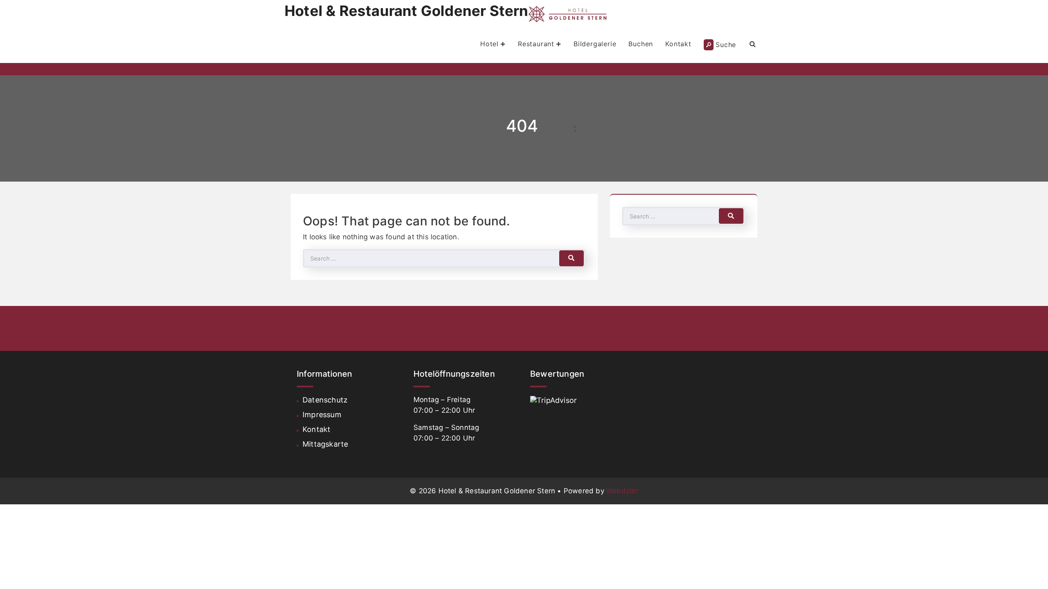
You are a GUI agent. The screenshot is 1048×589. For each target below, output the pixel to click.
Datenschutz (325, 400)
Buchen (640, 44)
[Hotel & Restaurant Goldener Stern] (569, 14)
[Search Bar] (752, 44)
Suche (726, 44)
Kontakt (678, 44)
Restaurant (536, 44)
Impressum (322, 414)
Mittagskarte (325, 444)
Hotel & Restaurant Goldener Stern (407, 10)
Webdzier (622, 491)
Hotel (489, 44)
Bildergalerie (595, 44)
